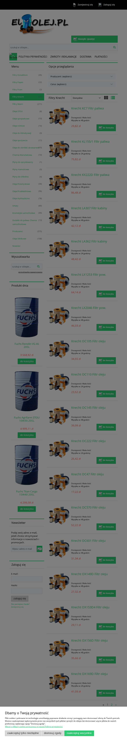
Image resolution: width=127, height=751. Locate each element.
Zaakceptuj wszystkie (79, 733)
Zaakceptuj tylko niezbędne (23, 733)
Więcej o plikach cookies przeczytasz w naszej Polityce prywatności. (34, 726)
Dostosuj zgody (52, 733)
